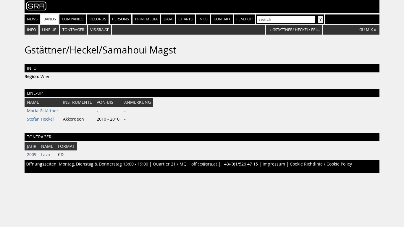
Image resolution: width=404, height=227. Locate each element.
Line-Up (49, 29)
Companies (72, 19)
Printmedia (146, 19)
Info (203, 19)
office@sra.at (204, 164)
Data (168, 19)
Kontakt (222, 19)
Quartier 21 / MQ (170, 164)
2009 (31, 154)
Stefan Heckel (40, 119)
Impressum (274, 164)
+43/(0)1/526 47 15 (240, 164)
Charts (185, 19)
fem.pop (244, 19)
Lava (45, 154)
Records (97, 19)
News (32, 19)
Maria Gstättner (42, 111)
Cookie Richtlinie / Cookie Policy (321, 164)
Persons (120, 19)
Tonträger (73, 29)
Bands (49, 19)
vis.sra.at (99, 29)
